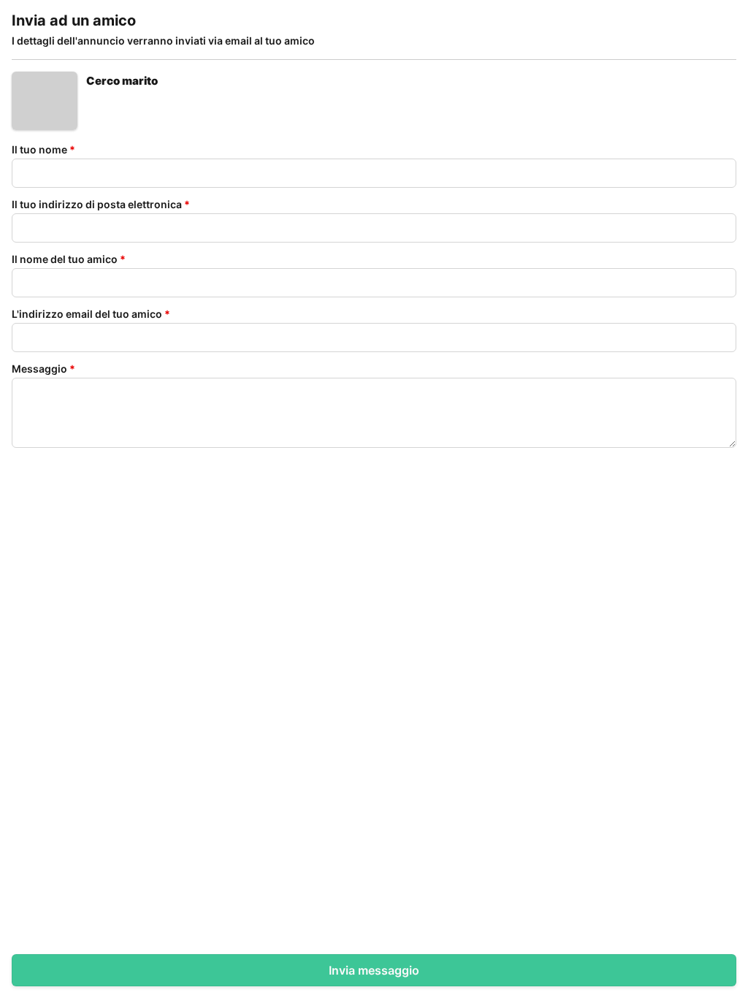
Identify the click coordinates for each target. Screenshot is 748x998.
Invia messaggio (374, 970)
